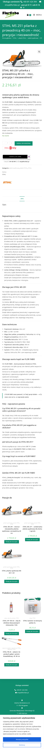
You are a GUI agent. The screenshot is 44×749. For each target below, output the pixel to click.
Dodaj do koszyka (23, 143)
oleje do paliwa (11, 618)
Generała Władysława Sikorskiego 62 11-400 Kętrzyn (22, 712)
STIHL (15, 38)
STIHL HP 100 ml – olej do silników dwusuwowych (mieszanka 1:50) (11, 623)
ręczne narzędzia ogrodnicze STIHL (11, 648)
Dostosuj (22, 745)
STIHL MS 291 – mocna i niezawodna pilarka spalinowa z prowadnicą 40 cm (11, 530)
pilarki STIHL (22, 38)
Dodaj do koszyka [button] (11, 542)
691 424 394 (12, 161)
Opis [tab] (22, 199)
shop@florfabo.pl (24, 161)
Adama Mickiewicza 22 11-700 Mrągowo (22, 704)
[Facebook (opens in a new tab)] (21, 8)
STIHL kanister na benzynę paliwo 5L (32, 622)
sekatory (10, 649)
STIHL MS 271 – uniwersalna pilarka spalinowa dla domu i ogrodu (32, 529)
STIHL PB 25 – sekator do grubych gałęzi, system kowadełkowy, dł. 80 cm (11, 654)
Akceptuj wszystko (22, 739)
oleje (5, 618)
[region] (22, 732)
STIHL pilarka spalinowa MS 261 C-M (11, 572)
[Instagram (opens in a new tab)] (23, 8)
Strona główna (6, 38)
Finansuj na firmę (15, 156)
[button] (39, 51)
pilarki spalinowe (33, 38)
